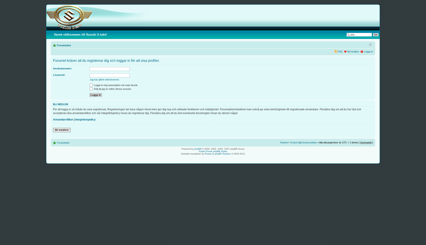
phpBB (197, 149)
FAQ (340, 51)
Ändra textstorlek (370, 44)
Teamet (284, 142)
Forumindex (64, 45)
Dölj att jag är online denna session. (112, 89)
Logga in (368, 51)
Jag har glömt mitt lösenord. (104, 79)
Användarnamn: (62, 68)
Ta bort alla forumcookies (303, 142)
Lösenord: (59, 75)
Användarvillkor (63, 119)
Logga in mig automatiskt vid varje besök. (115, 85)
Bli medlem (353, 51)
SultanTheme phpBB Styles (213, 151)
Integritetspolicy (85, 119)
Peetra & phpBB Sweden (218, 154)
